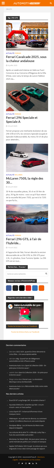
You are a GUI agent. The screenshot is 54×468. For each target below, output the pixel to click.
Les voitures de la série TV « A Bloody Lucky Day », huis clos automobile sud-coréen (27, 433)
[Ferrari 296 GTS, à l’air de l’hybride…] (27, 218)
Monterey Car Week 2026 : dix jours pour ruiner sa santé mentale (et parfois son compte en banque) (27, 440)
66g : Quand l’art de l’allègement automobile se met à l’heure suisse (24, 359)
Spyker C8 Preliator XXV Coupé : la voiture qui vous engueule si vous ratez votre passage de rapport (28, 447)
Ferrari (18, 53)
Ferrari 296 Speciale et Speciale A (22, 119)
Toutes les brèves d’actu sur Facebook (22, 326)
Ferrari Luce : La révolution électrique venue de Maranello (25, 380)
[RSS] (41, 288)
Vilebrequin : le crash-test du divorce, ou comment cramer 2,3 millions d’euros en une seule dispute (28, 419)
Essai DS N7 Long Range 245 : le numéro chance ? (27, 400)
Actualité (10, 53)
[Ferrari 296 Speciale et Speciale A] (27, 97)
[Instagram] (22, 288)
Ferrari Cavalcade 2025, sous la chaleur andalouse (26, 59)
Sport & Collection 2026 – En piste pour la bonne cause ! (27, 366)
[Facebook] (9, 288)
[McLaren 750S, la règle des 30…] (27, 157)
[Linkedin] (35, 288)
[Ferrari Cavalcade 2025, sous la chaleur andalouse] (27, 36)
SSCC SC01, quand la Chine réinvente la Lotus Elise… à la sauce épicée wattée (27, 352)
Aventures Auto (15, 365)
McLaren (18, 175)
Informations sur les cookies (29, 460)
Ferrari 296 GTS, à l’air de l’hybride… (23, 241)
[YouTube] (28, 288)
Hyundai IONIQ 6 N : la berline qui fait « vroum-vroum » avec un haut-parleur (26, 406)
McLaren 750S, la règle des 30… (24, 180)
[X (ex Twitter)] (15, 288)
